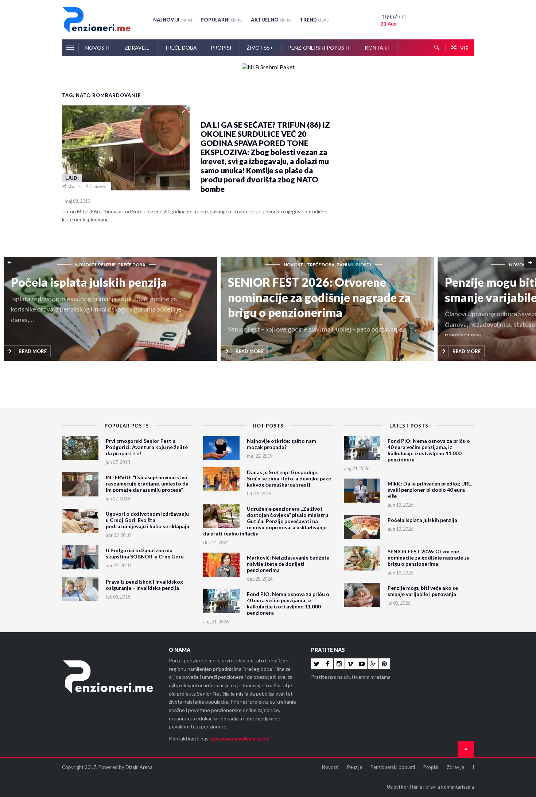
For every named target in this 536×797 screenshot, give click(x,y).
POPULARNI (221, 20)
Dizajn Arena (138, 767)
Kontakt (378, 48)
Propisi (222, 48)
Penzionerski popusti (319, 48)
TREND (315, 20)
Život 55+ (260, 48)
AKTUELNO (271, 20)
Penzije (354, 767)
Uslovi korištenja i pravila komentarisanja (430, 787)
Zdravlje (138, 48)
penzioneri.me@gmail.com (240, 738)
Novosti (98, 48)
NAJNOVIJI (172, 20)
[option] (204, 309)
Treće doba (180, 48)
